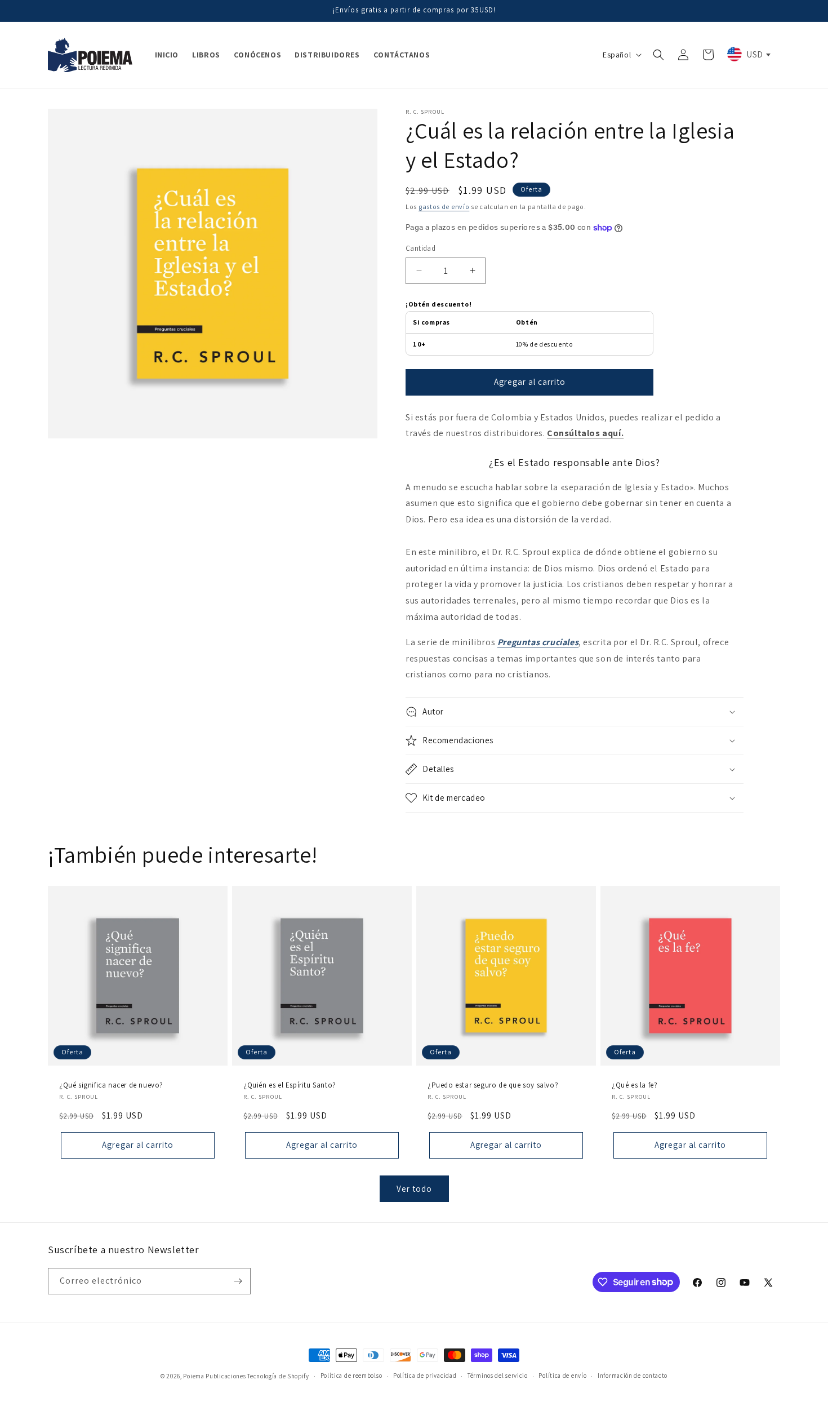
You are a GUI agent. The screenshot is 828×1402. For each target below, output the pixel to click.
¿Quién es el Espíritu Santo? (289, 1085)
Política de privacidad (424, 1375)
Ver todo (414, 1188)
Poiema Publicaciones (214, 1376)
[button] (658, 54)
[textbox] (748, 54)
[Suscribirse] (237, 1281)
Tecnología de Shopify (278, 1376)
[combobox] (748, 54)
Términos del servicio (498, 1375)
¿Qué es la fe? (634, 1085)
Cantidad (420, 248)
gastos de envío (444, 206)
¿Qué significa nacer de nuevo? (111, 1085)
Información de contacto (632, 1375)
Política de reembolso (351, 1375)
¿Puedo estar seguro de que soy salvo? (493, 1085)
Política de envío (562, 1375)
